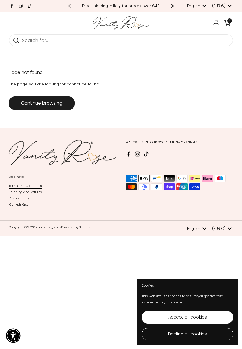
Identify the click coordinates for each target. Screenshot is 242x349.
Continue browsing (42, 103)
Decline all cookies (187, 334)
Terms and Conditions (25, 186)
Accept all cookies (187, 317)
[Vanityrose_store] (121, 23)
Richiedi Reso (18, 204)
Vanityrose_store (48, 227)
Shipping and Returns (25, 192)
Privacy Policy (19, 198)
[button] (227, 23)
